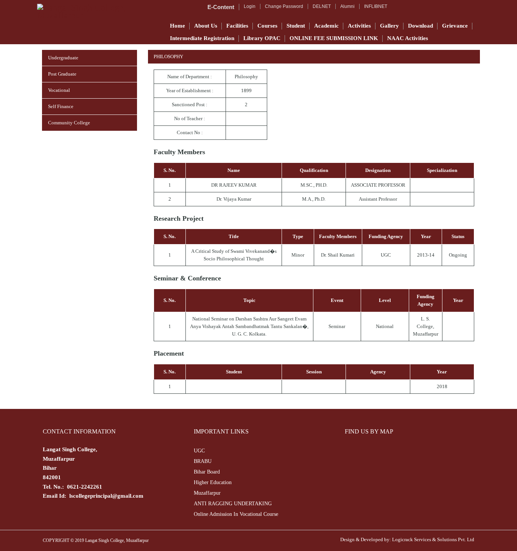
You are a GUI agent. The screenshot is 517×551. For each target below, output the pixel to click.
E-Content (220, 7)
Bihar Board (207, 472)
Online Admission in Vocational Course (236, 514)
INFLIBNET (375, 6)
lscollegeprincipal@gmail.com (106, 496)
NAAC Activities (407, 38)
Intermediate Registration (202, 38)
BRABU (203, 461)
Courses (267, 26)
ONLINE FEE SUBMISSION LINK (334, 38)
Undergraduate (63, 57)
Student (296, 26)
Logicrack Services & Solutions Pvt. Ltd (433, 539)
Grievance (455, 26)
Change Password (284, 6)
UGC (199, 450)
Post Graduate (62, 74)
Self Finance (60, 106)
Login (249, 6)
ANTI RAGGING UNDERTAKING (233, 503)
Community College (69, 122)
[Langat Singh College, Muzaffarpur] (98, 11)
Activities (359, 26)
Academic (326, 26)
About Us (205, 26)
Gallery (389, 26)
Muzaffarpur (207, 493)
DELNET (322, 6)
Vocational (59, 90)
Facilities (237, 26)
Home (177, 26)
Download (420, 26)
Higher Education (213, 482)
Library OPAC (261, 38)
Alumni (347, 6)
